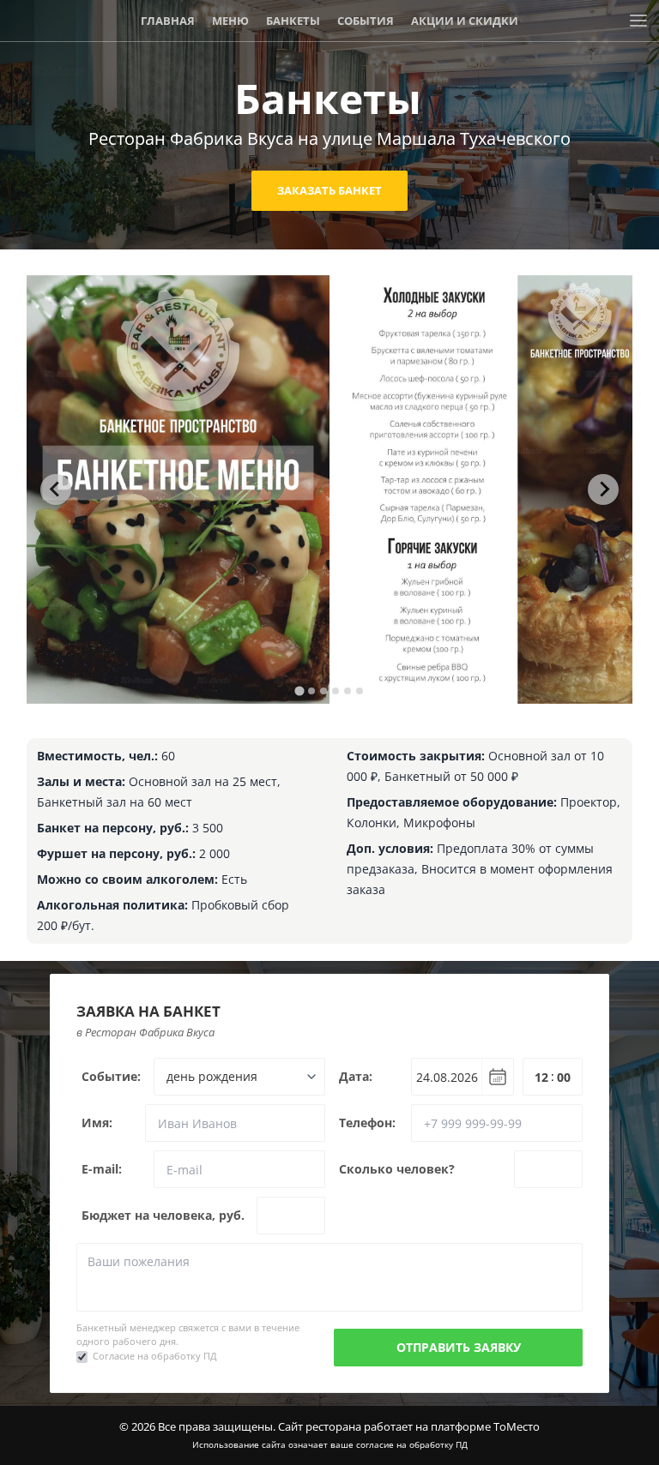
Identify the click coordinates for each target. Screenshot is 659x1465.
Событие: (111, 1076)
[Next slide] (603, 489)
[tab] (299, 690)
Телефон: (367, 1122)
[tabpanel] (178, 489)
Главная (168, 20)
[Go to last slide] (55, 489)
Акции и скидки (464, 20)
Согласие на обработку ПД (155, 1355)
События (365, 20)
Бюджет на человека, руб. (163, 1215)
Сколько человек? (397, 1169)
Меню (230, 20)
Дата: (355, 1076)
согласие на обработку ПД (412, 1444)
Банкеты (293, 20)
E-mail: (102, 1169)
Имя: (97, 1122)
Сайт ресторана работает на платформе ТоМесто (409, 1426)
